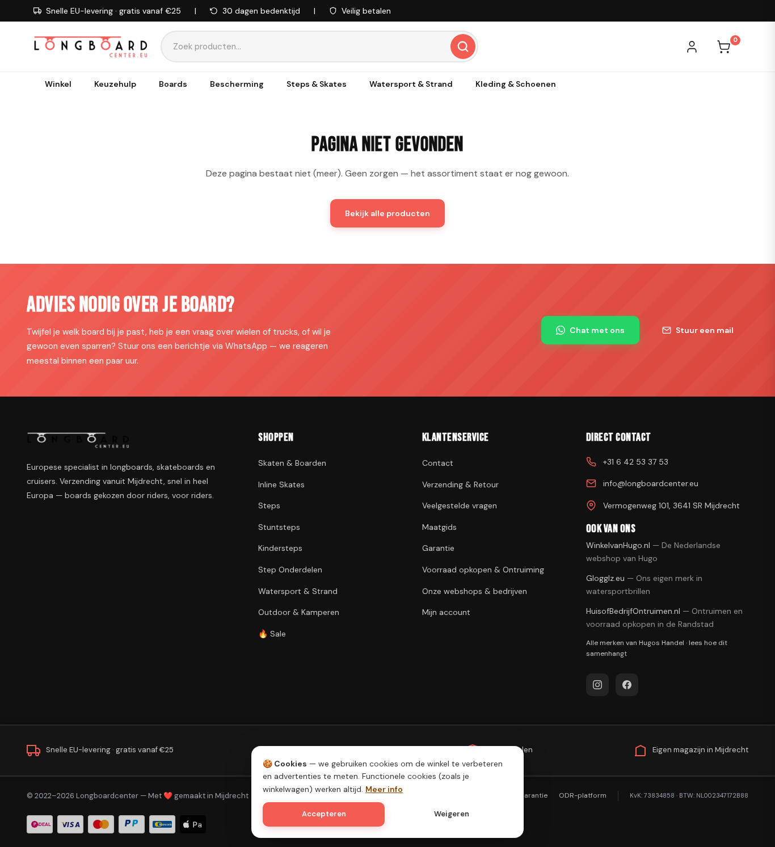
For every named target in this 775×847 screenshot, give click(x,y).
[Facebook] (627, 684)
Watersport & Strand (411, 84)
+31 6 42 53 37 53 (635, 462)
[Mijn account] (697, 46)
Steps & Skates (317, 84)
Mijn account (446, 612)
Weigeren (451, 814)
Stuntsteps (279, 527)
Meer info (384, 789)
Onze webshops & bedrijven (474, 591)
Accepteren (324, 814)
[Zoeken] (462, 46)
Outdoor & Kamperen (298, 612)
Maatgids (439, 527)
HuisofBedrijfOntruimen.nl (664, 617)
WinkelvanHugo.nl (653, 551)
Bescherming (237, 84)
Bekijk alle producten (387, 213)
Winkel (58, 84)
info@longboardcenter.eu (650, 483)
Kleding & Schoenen (515, 84)
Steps (269, 505)
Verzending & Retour (460, 484)
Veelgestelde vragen (459, 505)
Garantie (438, 548)
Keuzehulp (115, 84)
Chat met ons (597, 330)
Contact (437, 463)
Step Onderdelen (290, 569)
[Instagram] (597, 684)
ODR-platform (582, 795)
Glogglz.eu (644, 584)
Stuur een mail (705, 330)
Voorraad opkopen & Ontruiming (483, 569)
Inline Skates (281, 484)
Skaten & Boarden (292, 463)
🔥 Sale (272, 634)
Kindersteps (280, 548)
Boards (173, 84)
